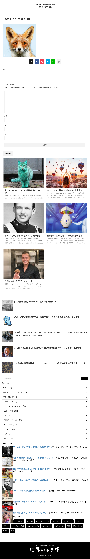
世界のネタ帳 (45, 7)
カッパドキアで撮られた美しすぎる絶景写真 (64, 190)
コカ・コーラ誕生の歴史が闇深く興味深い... (30, 491)
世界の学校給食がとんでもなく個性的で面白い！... (33, 469)
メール (6, 125)
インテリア (56, 521)
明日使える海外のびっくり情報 (45, 545)
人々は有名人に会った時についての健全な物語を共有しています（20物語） (48, 348)
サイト (6, 134)
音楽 (12, 531)
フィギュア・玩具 (18, 526)
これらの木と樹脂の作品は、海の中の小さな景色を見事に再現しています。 (47, 317)
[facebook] (37, 61)
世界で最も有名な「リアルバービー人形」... (30, 513)
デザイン (6, 526)
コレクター (79, 521)
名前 (6, 116)
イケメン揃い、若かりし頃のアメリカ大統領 (22, 236)
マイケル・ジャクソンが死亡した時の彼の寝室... (32, 447)
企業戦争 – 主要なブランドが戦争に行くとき (64, 236)
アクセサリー (19, 521)
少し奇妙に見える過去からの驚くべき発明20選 (35, 301)
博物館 (5, 531)
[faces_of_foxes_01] (48, 61)
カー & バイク (67, 521)
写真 (68, 526)
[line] (53, 61)
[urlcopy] (59, 61)
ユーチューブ (47, 526)
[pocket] (42, 61)
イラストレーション (42, 521)
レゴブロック (59, 526)
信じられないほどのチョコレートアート (20, 281)
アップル (30, 521)
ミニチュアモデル (33, 526)
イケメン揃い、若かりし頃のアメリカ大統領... (31, 480)
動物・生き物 (77, 526)
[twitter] (31, 61)
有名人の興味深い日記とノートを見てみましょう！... (34, 458)
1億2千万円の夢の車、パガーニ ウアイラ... (30, 502)
